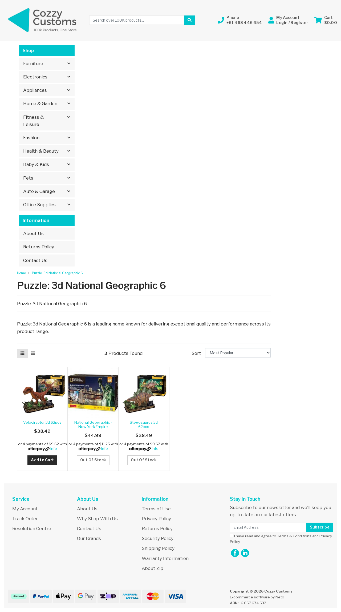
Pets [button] (28, 178)
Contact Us (35, 260)
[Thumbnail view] (22, 353)
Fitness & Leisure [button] (33, 120)
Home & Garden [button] (40, 103)
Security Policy (157, 538)
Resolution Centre (31, 528)
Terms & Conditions (294, 536)
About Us (33, 233)
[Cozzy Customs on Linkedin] (245, 553)
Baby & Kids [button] (36, 164)
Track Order (25, 518)
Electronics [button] (35, 77)
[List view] (32, 353)
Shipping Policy (158, 548)
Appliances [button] (35, 90)
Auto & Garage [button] (39, 191)
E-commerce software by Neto (257, 597)
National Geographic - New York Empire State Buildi (93, 426)
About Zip (152, 568)
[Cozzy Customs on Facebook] (235, 553)
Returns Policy (38, 246)
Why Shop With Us (97, 518)
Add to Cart (42, 460)
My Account (25, 508)
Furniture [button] (33, 63)
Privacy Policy (156, 518)
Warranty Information (165, 558)
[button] (240, 20)
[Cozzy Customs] (42, 19)
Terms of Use (156, 508)
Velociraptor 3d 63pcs (42, 422)
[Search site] (189, 20)
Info (53, 448)
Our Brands (89, 538)
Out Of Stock (93, 460)
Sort (196, 353)
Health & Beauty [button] (41, 151)
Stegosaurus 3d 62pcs (144, 424)
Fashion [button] (31, 137)
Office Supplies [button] (39, 204)
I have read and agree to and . (281, 539)
